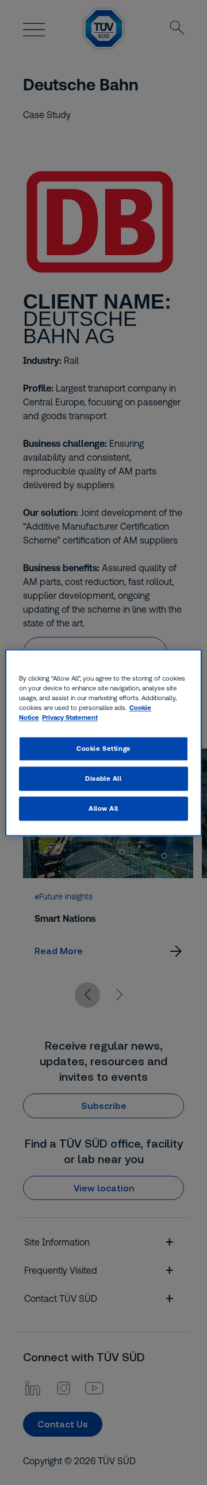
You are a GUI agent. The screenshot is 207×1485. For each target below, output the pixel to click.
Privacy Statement (70, 717)
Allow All (103, 808)
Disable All (103, 778)
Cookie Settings (103, 748)
